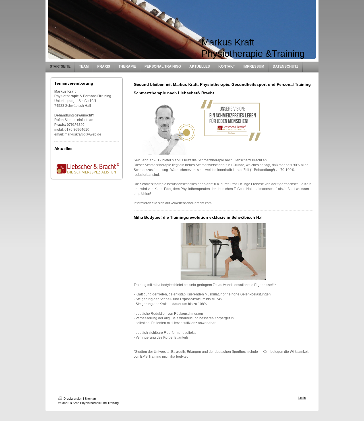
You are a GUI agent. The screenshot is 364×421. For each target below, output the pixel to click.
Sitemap (90, 398)
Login (302, 397)
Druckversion (72, 398)
